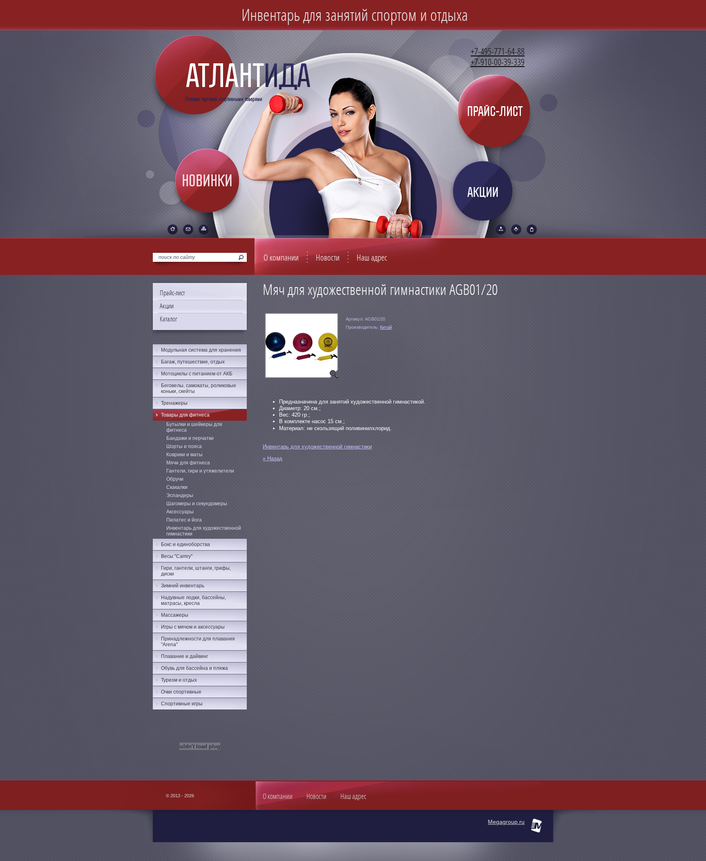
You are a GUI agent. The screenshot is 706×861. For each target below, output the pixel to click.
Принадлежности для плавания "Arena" (198, 641)
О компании (281, 258)
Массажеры (174, 615)
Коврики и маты (184, 454)
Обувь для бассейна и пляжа (194, 668)
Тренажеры (174, 403)
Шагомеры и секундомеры (196, 503)
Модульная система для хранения (201, 350)
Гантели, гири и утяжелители (200, 471)
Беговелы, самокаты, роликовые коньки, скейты (198, 388)
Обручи (174, 479)
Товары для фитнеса (185, 415)
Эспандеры (179, 495)
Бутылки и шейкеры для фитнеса (194, 427)
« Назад (272, 458)
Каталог (168, 319)
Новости (328, 258)
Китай (386, 327)
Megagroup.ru (506, 822)
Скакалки (177, 487)
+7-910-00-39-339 (498, 62)
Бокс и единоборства (185, 544)
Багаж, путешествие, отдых (193, 362)
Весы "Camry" (176, 556)
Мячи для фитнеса (188, 463)
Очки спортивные (181, 692)
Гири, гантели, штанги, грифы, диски (196, 571)
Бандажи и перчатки (190, 438)
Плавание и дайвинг (184, 656)
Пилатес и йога (184, 520)
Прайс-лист (172, 293)
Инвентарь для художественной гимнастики (317, 447)
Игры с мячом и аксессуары (193, 627)
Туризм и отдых (179, 680)
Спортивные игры (182, 704)
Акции (167, 306)
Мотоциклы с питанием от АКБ (196, 374)
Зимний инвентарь (182, 586)
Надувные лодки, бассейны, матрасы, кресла (193, 600)
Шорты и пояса (184, 446)
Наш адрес (372, 258)
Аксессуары (180, 512)
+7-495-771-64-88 (498, 52)
